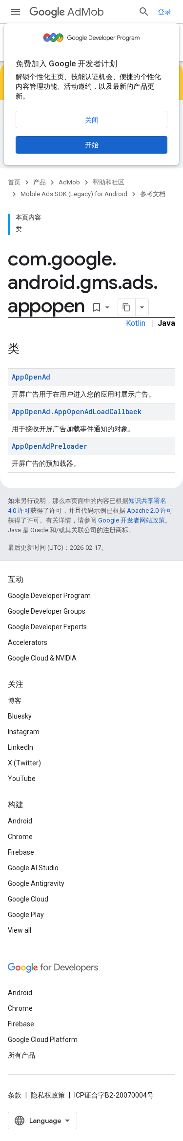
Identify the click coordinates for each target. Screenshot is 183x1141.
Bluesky (20, 716)
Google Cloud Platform (43, 1039)
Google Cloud (28, 899)
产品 (39, 182)
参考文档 (152, 194)
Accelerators (27, 642)
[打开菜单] (15, 11)
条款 (14, 1095)
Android (20, 821)
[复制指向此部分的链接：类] (29, 350)
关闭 (92, 120)
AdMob (85, 12)
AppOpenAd (31, 376)
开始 (92, 144)
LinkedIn (20, 747)
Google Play (26, 915)
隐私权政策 (48, 1095)
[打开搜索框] (144, 12)
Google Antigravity (36, 883)
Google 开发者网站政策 (131, 520)
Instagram (24, 732)
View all (19, 930)
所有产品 (21, 1055)
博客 (14, 700)
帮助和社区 (108, 182)
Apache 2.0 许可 (150, 510)
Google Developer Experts (47, 627)
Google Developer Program (49, 596)
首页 (14, 182)
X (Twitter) (24, 763)
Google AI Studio (33, 868)
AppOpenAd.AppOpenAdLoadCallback (77, 411)
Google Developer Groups (46, 611)
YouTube (22, 778)
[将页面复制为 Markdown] (127, 307)
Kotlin (135, 323)
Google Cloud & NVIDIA (42, 658)
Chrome (20, 837)
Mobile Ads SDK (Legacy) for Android (73, 194)
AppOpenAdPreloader (49, 446)
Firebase (21, 852)
